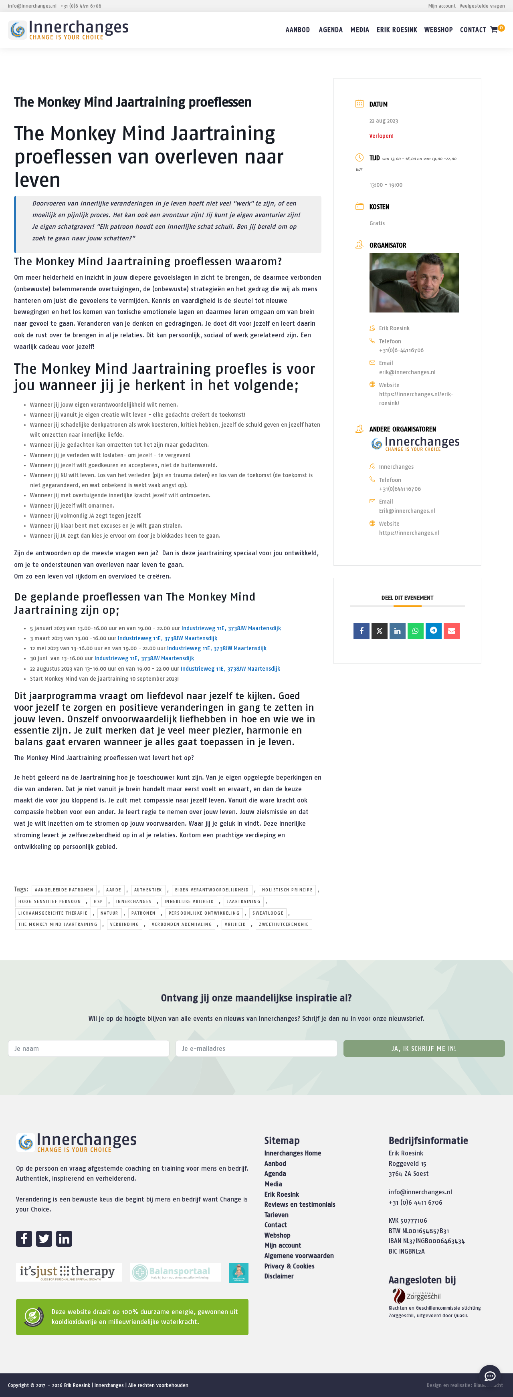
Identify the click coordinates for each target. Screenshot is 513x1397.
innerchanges (134, 901)
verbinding (124, 924)
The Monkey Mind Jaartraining (57, 924)
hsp (98, 901)
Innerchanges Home (293, 1153)
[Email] (452, 631)
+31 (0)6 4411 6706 (81, 5)
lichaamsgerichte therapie (53, 913)
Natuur (110, 913)
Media (360, 29)
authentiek (148, 889)
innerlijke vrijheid (189, 901)
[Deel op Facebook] (361, 631)
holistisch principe (287, 889)
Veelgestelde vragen (482, 5)
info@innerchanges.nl (32, 5)
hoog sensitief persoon (49, 901)
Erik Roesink (397, 29)
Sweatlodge (267, 913)
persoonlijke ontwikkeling (204, 913)
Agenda (331, 29)
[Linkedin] (398, 631)
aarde (113, 889)
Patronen (143, 913)
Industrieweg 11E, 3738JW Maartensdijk (231, 628)
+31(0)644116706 (400, 489)
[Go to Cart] (497, 31)
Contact (473, 29)
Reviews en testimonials (300, 1204)
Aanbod (298, 29)
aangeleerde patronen (64, 889)
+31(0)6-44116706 (401, 350)
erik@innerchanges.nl (407, 372)
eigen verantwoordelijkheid (212, 889)
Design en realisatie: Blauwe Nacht (465, 1385)
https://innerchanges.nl (409, 533)
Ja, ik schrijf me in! (424, 1048)
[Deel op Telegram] (434, 631)
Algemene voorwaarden (299, 1255)
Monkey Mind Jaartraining (126, 369)
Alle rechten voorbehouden (158, 1385)
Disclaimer (279, 1276)
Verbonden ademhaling (182, 924)
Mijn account (442, 5)
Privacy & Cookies (290, 1266)
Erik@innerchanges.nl (407, 511)
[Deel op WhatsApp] (416, 631)
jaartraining (244, 901)
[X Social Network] (380, 631)
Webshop (438, 29)
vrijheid (235, 924)
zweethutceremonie (284, 924)
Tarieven (277, 1214)
